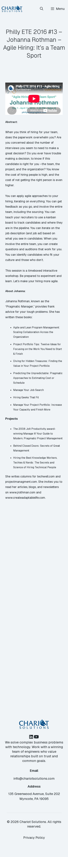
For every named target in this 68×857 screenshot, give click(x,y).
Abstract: (11, 122)
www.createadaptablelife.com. (25, 497)
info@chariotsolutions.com (34, 778)
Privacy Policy (34, 837)
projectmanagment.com (21, 482)
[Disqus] (34, 556)
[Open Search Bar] (41, 9)
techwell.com (46, 476)
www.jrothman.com (22, 492)
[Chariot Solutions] (12, 9)
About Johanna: (15, 291)
